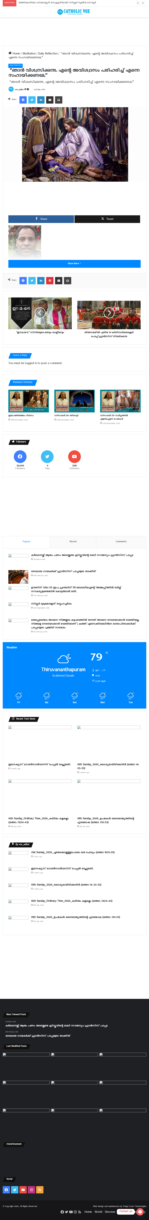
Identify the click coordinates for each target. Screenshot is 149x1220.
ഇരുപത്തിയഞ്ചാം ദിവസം (21, 416)
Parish (121, 1212)
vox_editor (19, 90)
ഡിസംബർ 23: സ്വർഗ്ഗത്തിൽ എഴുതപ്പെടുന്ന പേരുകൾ (114, 417)
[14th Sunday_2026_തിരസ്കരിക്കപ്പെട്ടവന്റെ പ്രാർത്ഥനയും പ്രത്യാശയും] (26, 1122)
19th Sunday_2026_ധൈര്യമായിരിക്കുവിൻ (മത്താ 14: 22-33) (108, 767)
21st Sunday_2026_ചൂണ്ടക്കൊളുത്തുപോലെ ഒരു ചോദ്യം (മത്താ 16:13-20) (72, 853)
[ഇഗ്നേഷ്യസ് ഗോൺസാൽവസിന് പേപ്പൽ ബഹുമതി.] (40, 743)
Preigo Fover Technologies (134, 1206)
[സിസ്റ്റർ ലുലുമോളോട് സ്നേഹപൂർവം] (18, 609)
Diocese (110, 1212)
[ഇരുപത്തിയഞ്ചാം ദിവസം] (28, 401)
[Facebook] (23, 100)
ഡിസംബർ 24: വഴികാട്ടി (66, 416)
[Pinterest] (49, 280)
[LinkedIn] (41, 100)
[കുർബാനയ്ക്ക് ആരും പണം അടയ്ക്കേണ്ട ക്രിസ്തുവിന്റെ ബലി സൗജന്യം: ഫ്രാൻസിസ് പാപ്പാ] (18, 561)
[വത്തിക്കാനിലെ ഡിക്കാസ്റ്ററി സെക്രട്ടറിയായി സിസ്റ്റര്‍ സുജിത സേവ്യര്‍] (74, 1122)
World (98, 1212)
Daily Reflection (47, 54)
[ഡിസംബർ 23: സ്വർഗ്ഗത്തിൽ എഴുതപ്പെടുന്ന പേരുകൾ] (120, 401)
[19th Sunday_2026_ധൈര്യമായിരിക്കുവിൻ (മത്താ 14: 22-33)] (109, 743)
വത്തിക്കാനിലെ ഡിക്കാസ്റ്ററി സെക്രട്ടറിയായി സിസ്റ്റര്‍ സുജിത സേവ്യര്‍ (57, 3)
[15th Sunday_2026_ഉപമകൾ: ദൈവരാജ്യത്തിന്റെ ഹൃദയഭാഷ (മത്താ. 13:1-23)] (109, 797)
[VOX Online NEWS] (74, 12)
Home (16, 54)
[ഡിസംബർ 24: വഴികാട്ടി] (74, 401)
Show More (74, 264)
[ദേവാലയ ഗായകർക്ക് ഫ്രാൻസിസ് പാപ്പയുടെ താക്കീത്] (18, 577)
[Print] (58, 100)
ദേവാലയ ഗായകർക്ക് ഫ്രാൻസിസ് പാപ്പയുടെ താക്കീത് (63, 572)
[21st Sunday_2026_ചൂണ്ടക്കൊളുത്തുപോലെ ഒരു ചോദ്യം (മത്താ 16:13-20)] (18, 858)
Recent (73, 542)
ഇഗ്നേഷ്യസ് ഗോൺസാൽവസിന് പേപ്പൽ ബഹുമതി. (39, 765)
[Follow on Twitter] (25, 90)
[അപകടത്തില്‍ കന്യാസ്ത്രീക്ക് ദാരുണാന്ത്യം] (122, 1122)
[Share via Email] (49, 100)
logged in (31, 364)
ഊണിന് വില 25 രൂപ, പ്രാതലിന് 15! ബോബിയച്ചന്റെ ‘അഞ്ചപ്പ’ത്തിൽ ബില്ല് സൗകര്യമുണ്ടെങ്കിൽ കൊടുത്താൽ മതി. (76, 590)
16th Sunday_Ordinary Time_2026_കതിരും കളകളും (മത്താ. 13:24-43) (38, 821)
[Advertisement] (74, 31)
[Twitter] (32, 100)
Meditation (29, 54)
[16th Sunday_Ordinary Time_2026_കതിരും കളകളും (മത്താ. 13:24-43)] (40, 797)
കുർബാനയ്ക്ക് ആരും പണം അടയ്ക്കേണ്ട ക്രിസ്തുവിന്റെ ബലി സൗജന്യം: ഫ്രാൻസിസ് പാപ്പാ (82, 556)
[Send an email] (28, 90)
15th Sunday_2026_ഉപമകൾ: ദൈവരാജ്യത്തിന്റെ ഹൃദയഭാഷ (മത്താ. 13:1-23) (105, 821)
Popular (26, 542)
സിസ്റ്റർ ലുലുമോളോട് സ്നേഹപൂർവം (51, 604)
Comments (121, 542)
